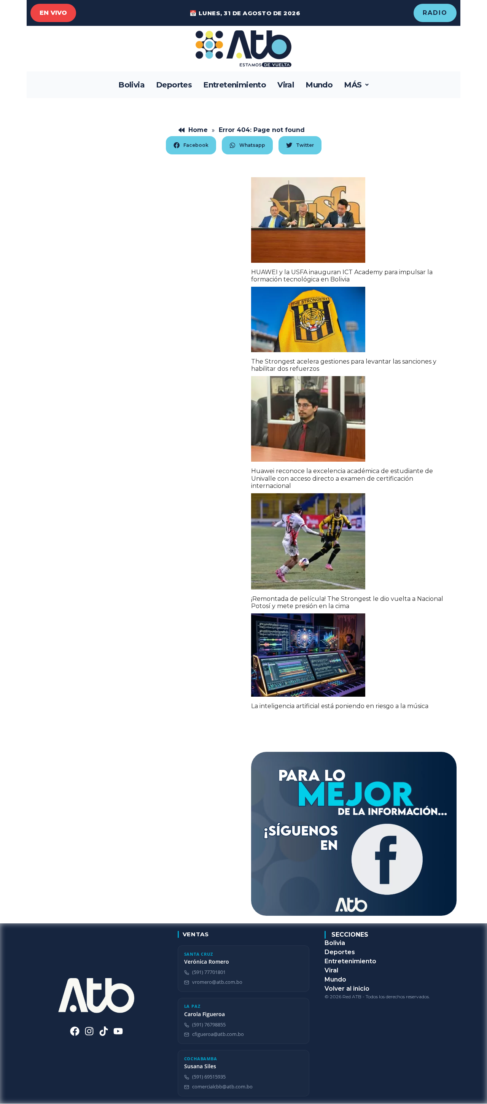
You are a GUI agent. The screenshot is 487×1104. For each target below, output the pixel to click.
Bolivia (131, 84)
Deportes (174, 84)
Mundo (319, 84)
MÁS (352, 84)
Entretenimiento (234, 84)
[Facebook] (74, 1031)
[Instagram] (89, 1031)
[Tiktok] (103, 1031)
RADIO (435, 12)
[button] (356, 84)
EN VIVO (53, 12)
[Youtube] (118, 1031)
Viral (285, 84)
